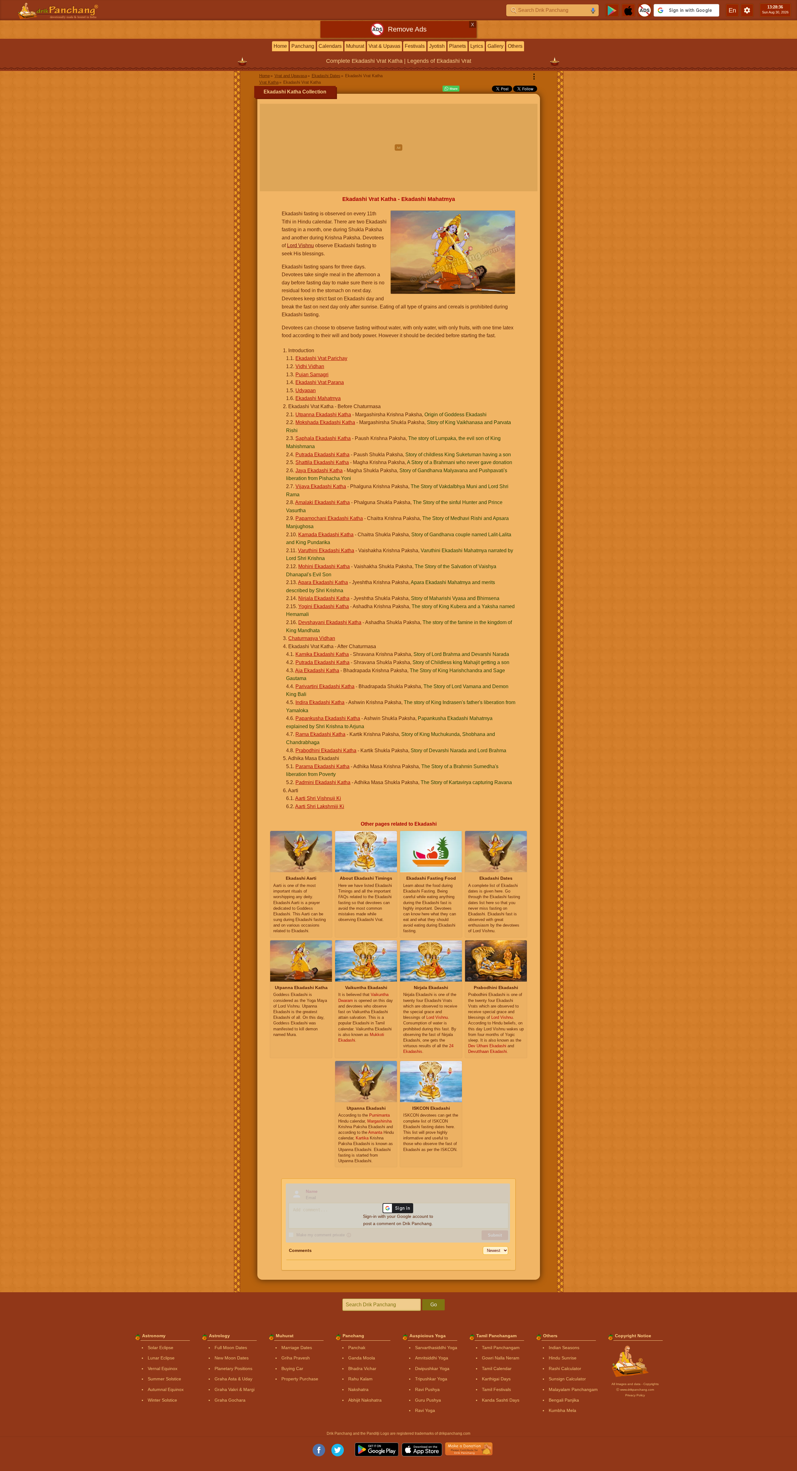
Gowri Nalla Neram (500, 1357)
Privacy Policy (635, 1395)
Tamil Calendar (497, 1368)
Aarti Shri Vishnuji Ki (318, 798)
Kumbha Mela (562, 1410)
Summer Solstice (164, 1378)
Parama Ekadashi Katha (322, 766)
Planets (457, 46)
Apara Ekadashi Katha (323, 582)
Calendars (330, 46)
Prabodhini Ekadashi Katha (325, 750)
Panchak (356, 1347)
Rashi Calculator (565, 1368)
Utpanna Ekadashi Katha (323, 414)
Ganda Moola (361, 1357)
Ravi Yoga (425, 1410)
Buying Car (292, 1368)
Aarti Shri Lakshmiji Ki (319, 806)
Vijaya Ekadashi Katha (320, 486)
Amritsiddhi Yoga (431, 1357)
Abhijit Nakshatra (365, 1400)
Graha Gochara (230, 1400)
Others (515, 46)
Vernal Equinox (162, 1368)
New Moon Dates (232, 1357)
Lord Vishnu (300, 245)
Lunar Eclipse (161, 1357)
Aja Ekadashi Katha (317, 670)
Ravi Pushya (427, 1389)
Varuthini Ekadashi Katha (326, 550)
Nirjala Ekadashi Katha (323, 598)
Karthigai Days (496, 1378)
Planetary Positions (233, 1368)
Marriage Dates (296, 1347)
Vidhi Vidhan (309, 366)
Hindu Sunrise (563, 1357)
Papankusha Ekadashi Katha (327, 718)
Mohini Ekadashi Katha (324, 566)
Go (433, 1304)
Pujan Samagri (312, 374)
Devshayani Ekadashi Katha (329, 622)
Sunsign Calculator (567, 1378)
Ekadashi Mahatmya (318, 398)
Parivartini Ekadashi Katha (324, 686)
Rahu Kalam (360, 1378)
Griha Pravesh (295, 1357)
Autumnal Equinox (166, 1389)
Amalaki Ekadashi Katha (322, 502)
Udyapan (305, 390)
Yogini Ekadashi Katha (323, 606)
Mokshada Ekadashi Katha (325, 422)
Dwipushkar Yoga (432, 1368)
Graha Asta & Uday (233, 1378)
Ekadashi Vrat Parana (319, 382)
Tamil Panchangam (501, 1347)
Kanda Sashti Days (500, 1400)
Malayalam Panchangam (573, 1389)
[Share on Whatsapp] (451, 89)
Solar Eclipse (160, 1347)
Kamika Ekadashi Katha (322, 654)
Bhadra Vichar (362, 1368)
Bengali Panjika (564, 1400)
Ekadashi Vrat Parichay (321, 358)
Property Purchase (299, 1378)
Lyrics (476, 46)
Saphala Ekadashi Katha (323, 438)
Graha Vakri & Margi (235, 1389)
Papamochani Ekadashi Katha (329, 518)
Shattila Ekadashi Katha (322, 462)
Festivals (415, 46)
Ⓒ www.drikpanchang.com (635, 1389)
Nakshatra (358, 1389)
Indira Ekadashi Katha (319, 702)
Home (280, 46)
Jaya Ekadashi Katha (319, 470)
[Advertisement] (398, 147)
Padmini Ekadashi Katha (322, 782)
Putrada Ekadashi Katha (322, 454)
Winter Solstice (162, 1400)
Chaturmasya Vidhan (311, 638)
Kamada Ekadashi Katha (326, 534)
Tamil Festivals (496, 1389)
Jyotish (437, 46)
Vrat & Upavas (384, 46)
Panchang (302, 46)
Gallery (495, 46)
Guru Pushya (428, 1400)
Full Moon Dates (231, 1347)
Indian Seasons (564, 1347)
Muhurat (355, 46)
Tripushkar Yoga (431, 1378)
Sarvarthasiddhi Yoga (436, 1347)
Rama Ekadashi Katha (320, 734)
